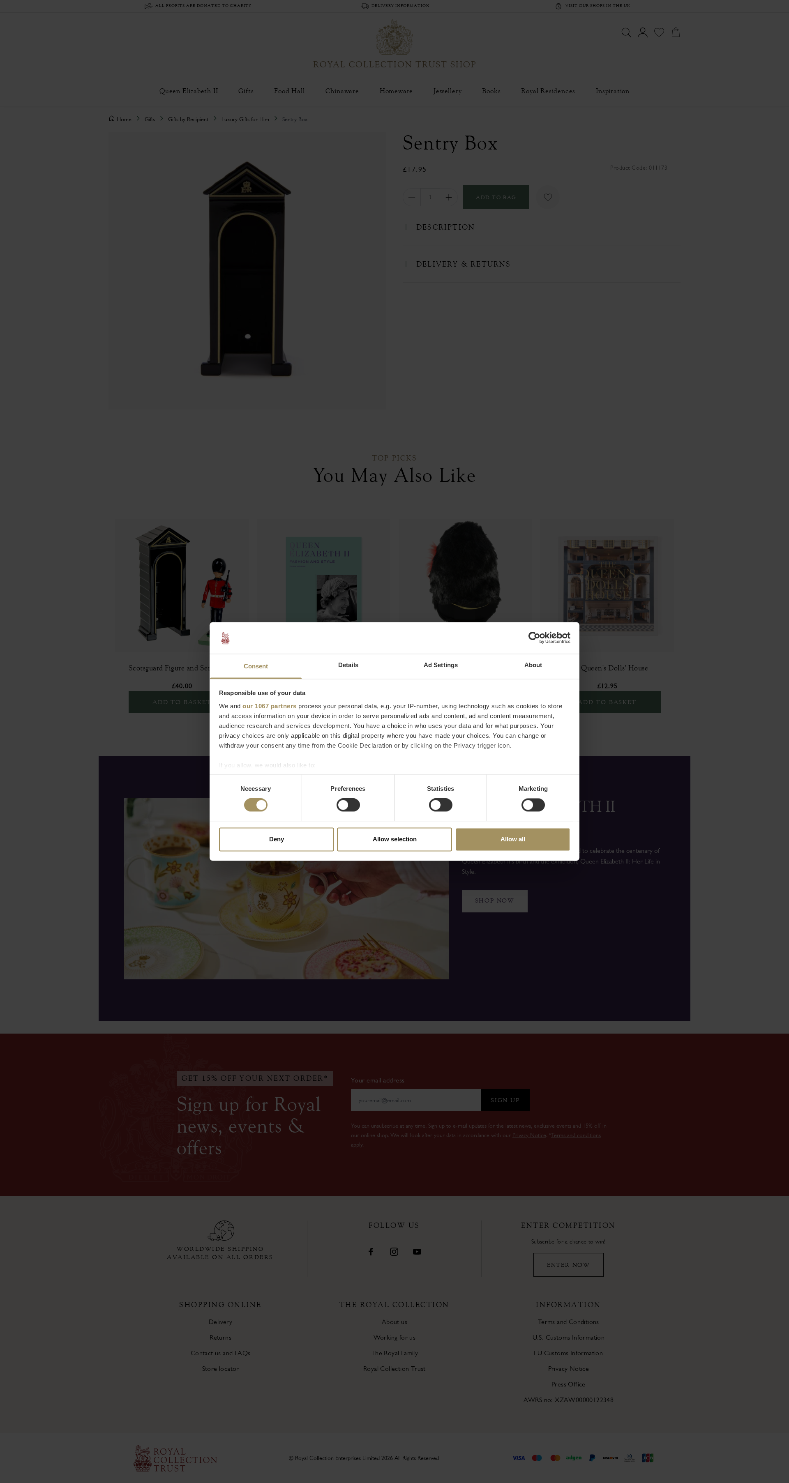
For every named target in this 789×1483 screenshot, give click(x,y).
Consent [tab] (256, 666)
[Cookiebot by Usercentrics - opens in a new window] (534, 638)
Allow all (513, 839)
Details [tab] (348, 664)
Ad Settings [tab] (441, 664)
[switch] (348, 805)
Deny (276, 839)
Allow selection (395, 839)
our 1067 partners (269, 705)
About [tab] (533, 664)
